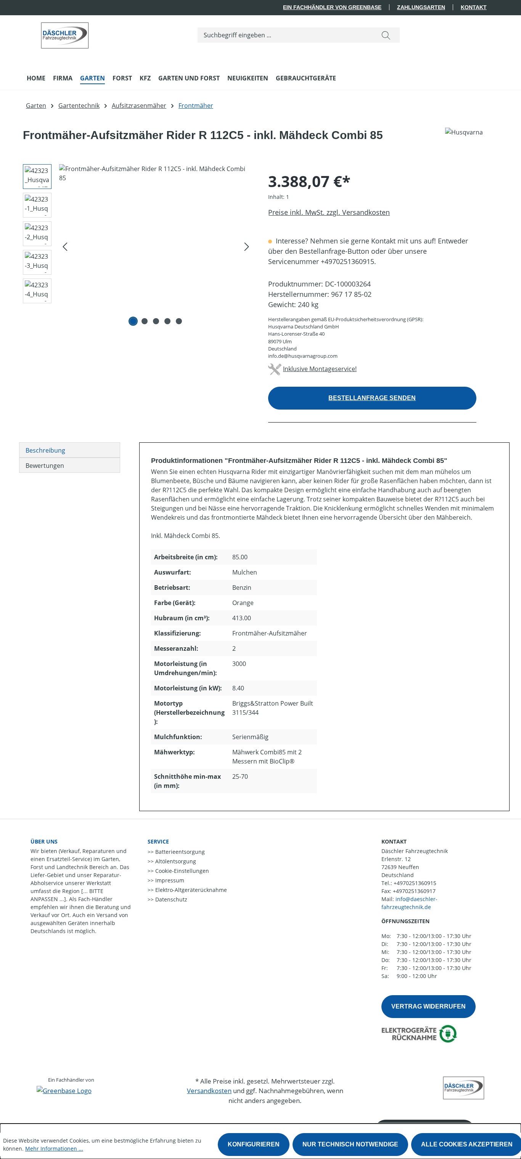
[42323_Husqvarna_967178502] (155, 246)
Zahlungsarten (421, 7)
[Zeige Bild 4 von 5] (167, 321)
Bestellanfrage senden (372, 398)
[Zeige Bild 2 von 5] (145, 321)
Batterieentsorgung (179, 851)
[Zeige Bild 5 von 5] (179, 321)
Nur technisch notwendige (350, 1144)
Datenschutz (170, 899)
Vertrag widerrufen (428, 1006)
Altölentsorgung (175, 861)
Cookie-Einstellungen (181, 870)
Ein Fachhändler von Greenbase (332, 7)
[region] (135, 246)
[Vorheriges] (65, 246)
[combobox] (285, 35)
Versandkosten (209, 1090)
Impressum (169, 880)
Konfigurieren (254, 1144)
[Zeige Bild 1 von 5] (133, 321)
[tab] (69, 450)
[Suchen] (386, 35)
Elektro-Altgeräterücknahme (190, 889)
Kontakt (474, 7)
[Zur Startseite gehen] (65, 33)
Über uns (44, 841)
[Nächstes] (246, 246)
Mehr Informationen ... (54, 1148)
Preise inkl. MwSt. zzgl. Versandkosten (329, 212)
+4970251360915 (415, 883)
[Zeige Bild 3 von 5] (156, 321)
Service (158, 841)
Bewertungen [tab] (45, 465)
